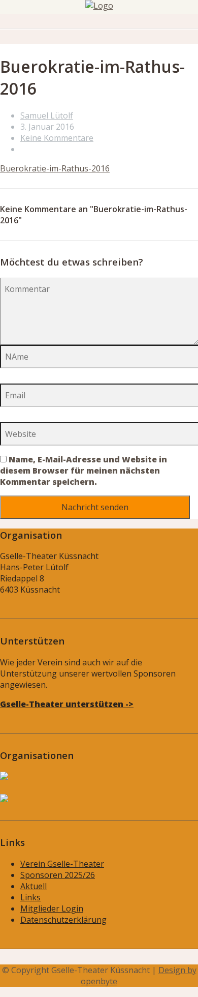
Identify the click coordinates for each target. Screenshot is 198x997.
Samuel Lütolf (46, 115)
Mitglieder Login (51, 908)
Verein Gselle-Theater (62, 863)
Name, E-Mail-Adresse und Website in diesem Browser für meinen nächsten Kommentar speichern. (83, 470)
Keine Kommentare (56, 137)
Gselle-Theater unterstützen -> (67, 704)
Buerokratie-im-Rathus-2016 (55, 168)
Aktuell (33, 886)
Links (30, 897)
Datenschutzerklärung (63, 919)
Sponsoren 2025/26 (57, 875)
